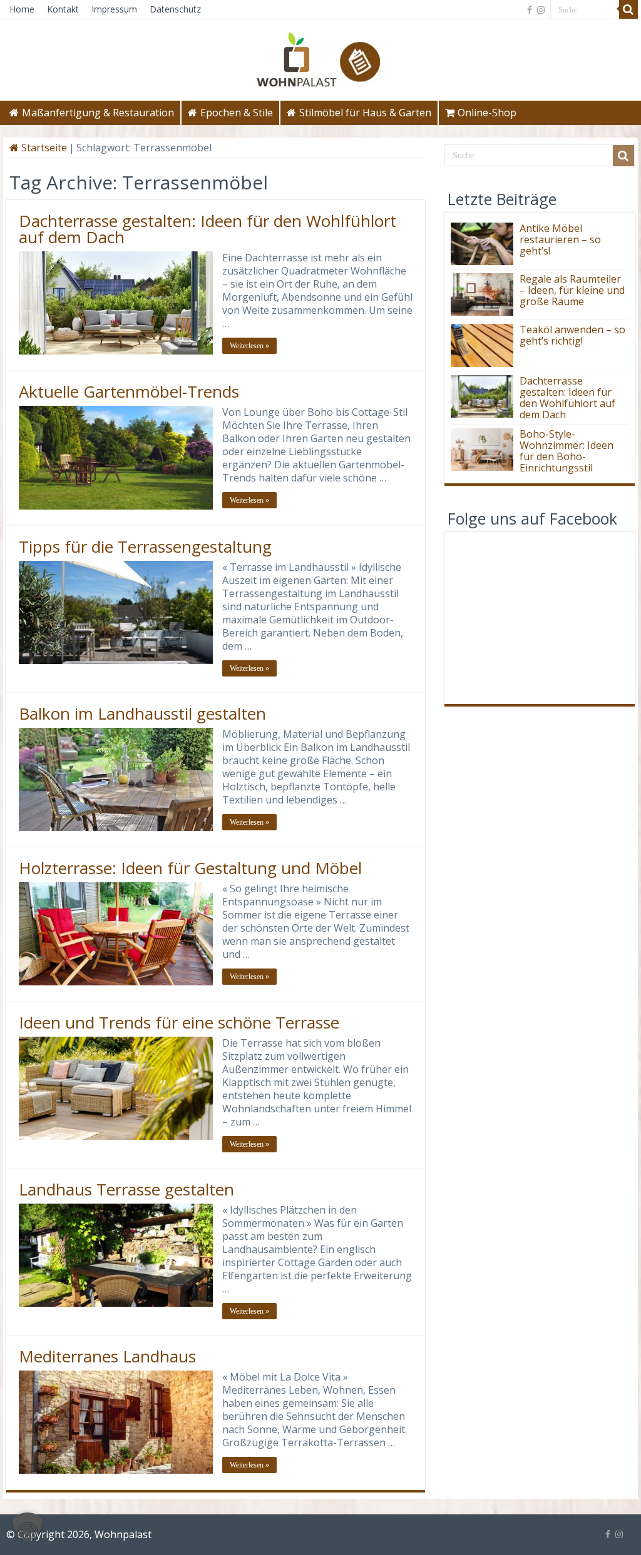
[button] (27, 1527)
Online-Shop (487, 112)
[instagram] (541, 10)
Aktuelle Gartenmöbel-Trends (129, 391)
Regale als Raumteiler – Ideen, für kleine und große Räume (572, 290)
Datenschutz (175, 9)
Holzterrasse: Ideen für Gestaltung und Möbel (190, 868)
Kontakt (63, 9)
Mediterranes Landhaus (107, 1356)
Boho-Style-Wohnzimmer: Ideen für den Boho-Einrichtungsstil (566, 451)
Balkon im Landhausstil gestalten (142, 713)
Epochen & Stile (236, 112)
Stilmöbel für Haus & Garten (365, 112)
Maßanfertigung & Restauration (98, 112)
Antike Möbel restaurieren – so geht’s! (560, 239)
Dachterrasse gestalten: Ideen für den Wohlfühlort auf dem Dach (207, 228)
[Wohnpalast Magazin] (320, 56)
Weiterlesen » (249, 345)
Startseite (43, 147)
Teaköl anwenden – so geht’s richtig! (572, 335)
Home (21, 9)
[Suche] (628, 9)
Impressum (114, 9)
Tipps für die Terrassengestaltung (145, 546)
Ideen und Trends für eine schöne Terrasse (179, 1022)
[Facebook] (529, 10)
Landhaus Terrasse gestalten (126, 1189)
